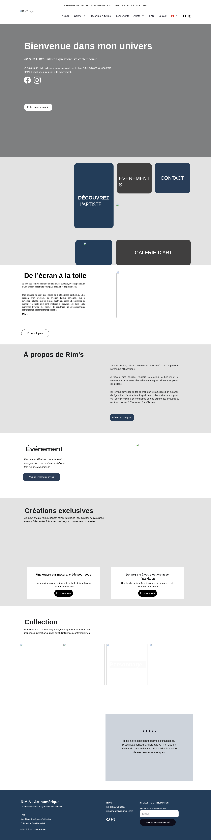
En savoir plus (35, 333)
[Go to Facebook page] (185, 16)
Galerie (78, 16)
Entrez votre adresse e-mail (153, 808)
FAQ (151, 16)
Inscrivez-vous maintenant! (158, 822)
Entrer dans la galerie (38, 107)
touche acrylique (36, 286)
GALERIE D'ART (153, 252)
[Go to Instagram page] (189, 16)
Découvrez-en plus (121, 417)
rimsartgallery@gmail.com (119, 811)
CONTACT (172, 178)
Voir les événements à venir (41, 477)
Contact (162, 16)
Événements (122, 16)
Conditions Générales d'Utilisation (36, 819)
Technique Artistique (101, 16)
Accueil (65, 16)
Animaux (81, 664)
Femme (39, 664)
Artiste (136, 16)
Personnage (126, 664)
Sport (168, 664)
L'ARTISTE (90, 204)
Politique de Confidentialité (33, 823)
